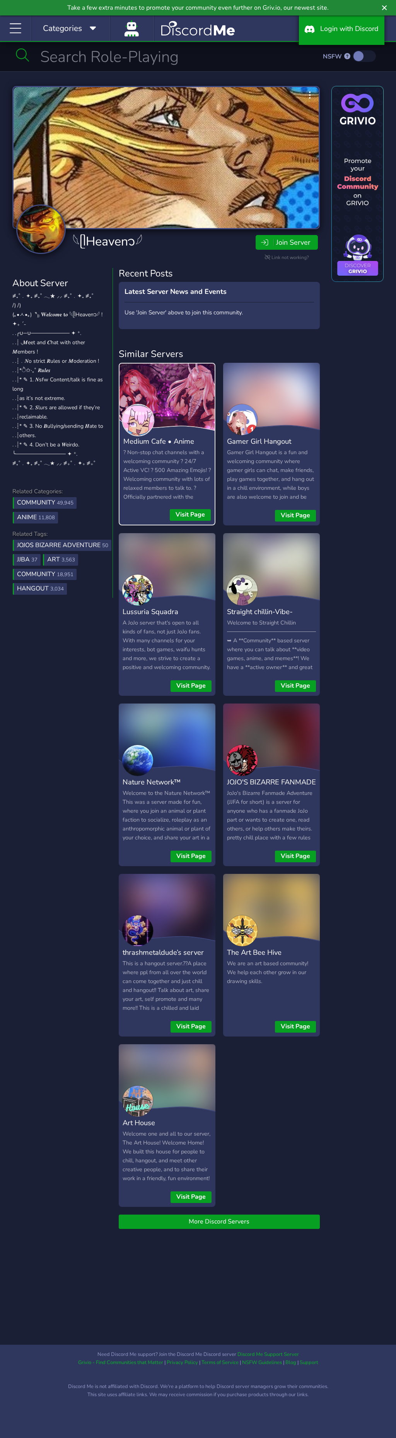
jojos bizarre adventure (62, 545)
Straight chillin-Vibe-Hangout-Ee (260, 617)
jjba (27, 559)
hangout (40, 588)
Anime (36, 517)
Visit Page (190, 514)
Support (309, 1362)
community (45, 574)
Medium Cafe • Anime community (158, 446)
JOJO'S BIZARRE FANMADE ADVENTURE (271, 787)
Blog (290, 1362)
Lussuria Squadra (150, 611)
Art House (139, 1122)
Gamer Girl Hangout (259, 441)
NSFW (333, 56)
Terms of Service (220, 1362)
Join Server (293, 242)
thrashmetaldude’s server (163, 952)
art (61, 559)
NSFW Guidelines (262, 1362)
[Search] (22, 54)
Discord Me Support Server (268, 1354)
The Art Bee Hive (254, 952)
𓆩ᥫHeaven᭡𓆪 (107, 241)
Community (45, 502)
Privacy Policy (182, 1362)
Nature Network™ (152, 782)
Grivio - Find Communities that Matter (120, 1362)
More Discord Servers (219, 1221)
